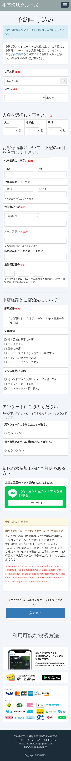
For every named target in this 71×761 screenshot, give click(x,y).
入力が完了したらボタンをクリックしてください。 (35, 602)
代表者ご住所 (12, 206)
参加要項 (18, 54)
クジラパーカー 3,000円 (21, 384)
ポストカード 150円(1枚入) (23, 388)
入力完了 (35, 613)
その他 (14, 322)
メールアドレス (13, 231)
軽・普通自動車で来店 (21, 339)
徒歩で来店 (14, 348)
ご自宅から (16, 318)
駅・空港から (56, 318)
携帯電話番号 (12, 264)
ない (21, 433)
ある (10, 433)
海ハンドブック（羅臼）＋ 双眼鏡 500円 (33, 379)
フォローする (35, 502)
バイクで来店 (15, 344)
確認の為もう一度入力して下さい (23, 251)
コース (8, 88)
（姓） (7, 168)
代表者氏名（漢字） (16, 160)
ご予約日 (9, 71)
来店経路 (9, 308)
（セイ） (8, 189)
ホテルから (35, 318)
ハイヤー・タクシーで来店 (23, 362)
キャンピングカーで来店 (22, 357)
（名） (41, 168)
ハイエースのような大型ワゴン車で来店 (31, 353)
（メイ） (42, 189)
